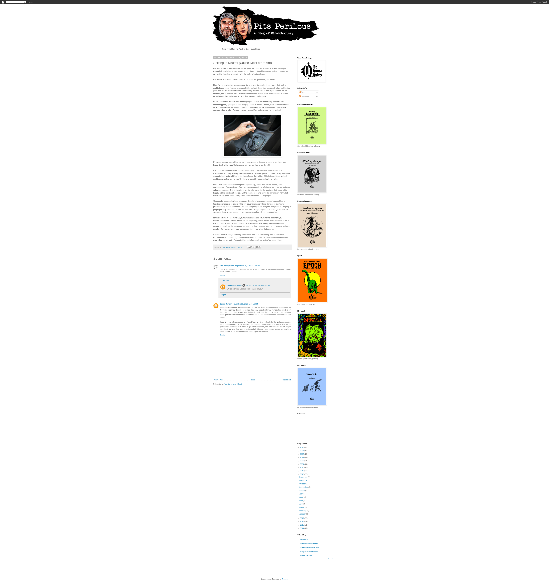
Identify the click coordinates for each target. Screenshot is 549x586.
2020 (302, 468)
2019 (302, 471)
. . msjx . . (304, 539)
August (302, 491)
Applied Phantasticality (309, 547)
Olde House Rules (234, 285)
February (303, 511)
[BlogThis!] (251, 247)
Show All (330, 559)
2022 (302, 461)
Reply (222, 275)
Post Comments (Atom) (233, 384)
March (302, 507)
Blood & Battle (306, 556)
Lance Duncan (226, 304)
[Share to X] (254, 247)
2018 (302, 474)
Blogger (285, 579)
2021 (302, 464)
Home (252, 380)
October (302, 484)
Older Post (287, 380)
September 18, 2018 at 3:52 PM (247, 266)
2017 (302, 518)
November (303, 480)
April (301, 504)
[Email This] (248, 247)
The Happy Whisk (227, 266)
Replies (226, 280)
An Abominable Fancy (309, 543)
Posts (303, 92)
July (301, 494)
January (302, 514)
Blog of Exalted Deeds (309, 552)
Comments (305, 97)
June (301, 497)
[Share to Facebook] (256, 247)
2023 (302, 458)
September (303, 487)
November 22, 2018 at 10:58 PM (245, 304)
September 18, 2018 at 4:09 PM (258, 285)
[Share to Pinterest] (259, 247)
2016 (302, 522)
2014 (302, 528)
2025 (302, 451)
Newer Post (218, 380)
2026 (302, 447)
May (301, 501)
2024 (302, 454)
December (303, 477)
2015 (302, 525)
